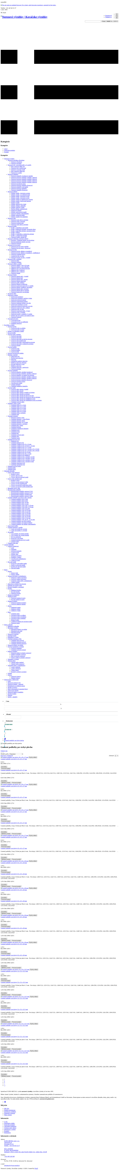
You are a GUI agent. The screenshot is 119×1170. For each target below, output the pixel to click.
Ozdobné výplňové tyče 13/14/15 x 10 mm (23, 446)
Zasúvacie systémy (13, 295)
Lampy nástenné (15, 667)
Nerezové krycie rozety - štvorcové (20, 248)
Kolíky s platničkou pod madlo (19, 227)
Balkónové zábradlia (13, 626)
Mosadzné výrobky (13, 628)
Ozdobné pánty (15, 613)
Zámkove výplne (15, 610)
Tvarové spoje (15, 552)
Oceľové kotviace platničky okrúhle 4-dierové (24, 378)
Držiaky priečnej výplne (17, 207)
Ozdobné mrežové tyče (17, 442)
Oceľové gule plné (16, 337)
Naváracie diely (12, 293)
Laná (12, 548)
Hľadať (103, 21)
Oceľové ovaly (15, 348)
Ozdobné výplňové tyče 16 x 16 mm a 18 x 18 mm (25, 450)
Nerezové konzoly (16, 243)
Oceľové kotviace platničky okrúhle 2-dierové (24, 373)
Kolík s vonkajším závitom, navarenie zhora (23, 231)
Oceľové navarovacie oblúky (16, 353)
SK (117, 14)
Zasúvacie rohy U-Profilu (18, 312)
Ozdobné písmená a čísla (14, 639)
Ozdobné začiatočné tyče (18, 464)
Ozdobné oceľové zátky (17, 402)
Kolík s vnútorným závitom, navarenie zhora (23, 229)
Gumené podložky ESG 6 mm (19, 499)
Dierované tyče (15, 356)
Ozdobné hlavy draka (17, 425)
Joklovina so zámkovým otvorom (17, 584)
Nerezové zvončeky (13, 634)
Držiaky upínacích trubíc (18, 215)
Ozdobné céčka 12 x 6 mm (18, 408)
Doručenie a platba (9, 1123)
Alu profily (11, 532)
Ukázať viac (4, 751)
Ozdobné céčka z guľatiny (18, 413)
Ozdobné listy (15, 433)
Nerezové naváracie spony (18, 184)
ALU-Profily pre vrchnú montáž (20, 535)
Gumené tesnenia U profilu (15, 527)
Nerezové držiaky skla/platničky (20, 213)
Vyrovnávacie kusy (13, 318)
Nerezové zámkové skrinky (18, 602)
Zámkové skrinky (12, 601)
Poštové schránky (12, 651)
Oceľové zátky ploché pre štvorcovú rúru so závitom (25, 397)
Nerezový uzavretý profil (18, 169)
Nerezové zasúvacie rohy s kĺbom (20, 307)
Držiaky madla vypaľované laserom (21, 201)
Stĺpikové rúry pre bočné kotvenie (20, 268)
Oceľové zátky (12, 388)
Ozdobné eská (15, 414)
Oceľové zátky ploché (17, 391)
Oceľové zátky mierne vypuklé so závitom (22, 392)
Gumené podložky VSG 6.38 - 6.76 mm (22, 505)
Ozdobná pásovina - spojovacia (19, 367)
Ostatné (10, 673)
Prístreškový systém (13, 637)
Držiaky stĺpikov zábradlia (18, 206)
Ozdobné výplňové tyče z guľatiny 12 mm (22, 457)
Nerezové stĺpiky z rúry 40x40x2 (20, 267)
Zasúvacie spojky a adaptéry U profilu (21, 314)
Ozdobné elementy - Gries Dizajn (20, 419)
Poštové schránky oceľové (18, 654)
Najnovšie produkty (9, 1125)
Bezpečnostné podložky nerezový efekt (22, 496)
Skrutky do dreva (12, 687)
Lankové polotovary (13, 546)
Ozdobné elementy (13, 416)
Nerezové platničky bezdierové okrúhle (22, 176)
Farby (9, 681)
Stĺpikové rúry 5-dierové (18, 270)
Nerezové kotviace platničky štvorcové (21, 185)
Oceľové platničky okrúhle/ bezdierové (22, 372)
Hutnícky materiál (13, 355)
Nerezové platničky (13, 174)
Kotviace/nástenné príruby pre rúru (20, 242)
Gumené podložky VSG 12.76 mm (20, 513)
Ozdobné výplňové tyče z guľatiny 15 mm (22, 460)
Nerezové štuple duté (17, 278)
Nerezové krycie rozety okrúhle (19, 246)
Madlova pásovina (16, 366)
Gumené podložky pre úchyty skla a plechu (20, 497)
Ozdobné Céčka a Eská (14, 403)
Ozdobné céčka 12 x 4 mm (18, 405)
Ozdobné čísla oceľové (17, 640)
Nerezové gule (12, 218)
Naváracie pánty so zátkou (18, 615)
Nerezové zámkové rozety (18, 598)
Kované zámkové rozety (18, 599)
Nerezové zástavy (16, 676)
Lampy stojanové (16, 668)
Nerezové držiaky (12, 191)
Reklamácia (7, 1132)
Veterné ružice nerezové (17, 664)
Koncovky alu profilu (17, 538)
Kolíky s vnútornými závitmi (19, 235)
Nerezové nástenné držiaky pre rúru (21, 303)
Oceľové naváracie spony (18, 381)
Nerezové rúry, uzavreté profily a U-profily (19, 165)
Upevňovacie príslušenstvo (18, 559)
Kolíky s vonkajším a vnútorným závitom (22, 234)
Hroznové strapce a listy (17, 417)
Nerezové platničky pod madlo (19, 187)
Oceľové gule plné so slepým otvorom (21, 339)
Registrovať (108, 15)
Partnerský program (9, 1113)
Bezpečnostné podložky (14, 490)
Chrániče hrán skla (13, 543)
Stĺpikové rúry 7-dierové (18, 271)
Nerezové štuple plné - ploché (19, 279)
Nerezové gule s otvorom (18, 221)
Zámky (10, 606)
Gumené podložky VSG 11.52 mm (20, 511)
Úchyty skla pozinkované (15, 479)
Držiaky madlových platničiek (19, 216)
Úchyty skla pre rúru (16, 475)
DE (117, 17)
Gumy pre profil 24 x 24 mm (19, 529)
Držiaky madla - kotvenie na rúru (20, 196)
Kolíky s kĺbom (15, 232)
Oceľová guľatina (16, 369)
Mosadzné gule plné (16, 631)
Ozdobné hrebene (16, 427)
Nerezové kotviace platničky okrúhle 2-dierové (24, 179)
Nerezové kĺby (15, 260)
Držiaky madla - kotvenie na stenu (20, 193)
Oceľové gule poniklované (18, 340)
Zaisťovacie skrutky (13, 690)
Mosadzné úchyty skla (14, 488)
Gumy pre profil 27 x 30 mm (19, 530)
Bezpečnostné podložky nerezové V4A (22, 491)
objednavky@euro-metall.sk (12, 1165)
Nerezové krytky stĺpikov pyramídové (21, 251)
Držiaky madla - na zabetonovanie (20, 195)
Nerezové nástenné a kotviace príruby (18, 238)
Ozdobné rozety (15, 438)
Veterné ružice (12, 661)
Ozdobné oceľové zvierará (18, 650)
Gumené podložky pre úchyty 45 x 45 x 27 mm (14, 759)
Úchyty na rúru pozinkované (19, 483)
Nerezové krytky (12, 249)
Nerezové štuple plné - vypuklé (19, 276)
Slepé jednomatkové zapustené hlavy (18, 689)
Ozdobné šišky (12, 468)
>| (4, 1085)
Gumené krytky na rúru (17, 256)
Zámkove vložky (15, 609)
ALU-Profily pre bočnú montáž (19, 533)
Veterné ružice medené (17, 662)
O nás (5, 1121)
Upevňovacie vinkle (16, 383)
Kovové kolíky (12, 333)
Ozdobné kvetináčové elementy (19, 428)
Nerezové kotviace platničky (19, 188)
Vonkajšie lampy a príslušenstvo (16, 665)
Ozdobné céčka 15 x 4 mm (18, 409)
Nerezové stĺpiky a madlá (15, 264)
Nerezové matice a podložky (15, 692)
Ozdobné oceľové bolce (14, 466)
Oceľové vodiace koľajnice (18, 579)
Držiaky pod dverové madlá (18, 212)
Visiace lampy (15, 670)
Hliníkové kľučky (16, 590)
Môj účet (6, 1108)
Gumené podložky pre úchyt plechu (21, 521)
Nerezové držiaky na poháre (15, 645)
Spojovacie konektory (17, 297)
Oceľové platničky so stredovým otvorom (22, 375)
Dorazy (10, 571)
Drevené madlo (15, 568)
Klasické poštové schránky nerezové (21, 653)
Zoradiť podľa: (5, 754)
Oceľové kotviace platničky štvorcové (21, 380)
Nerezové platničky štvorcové (19, 190)
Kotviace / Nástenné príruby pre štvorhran (22, 240)
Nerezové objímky (16, 262)
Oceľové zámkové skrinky (18, 604)
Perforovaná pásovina (17, 358)
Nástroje (10, 695)
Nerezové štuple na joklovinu (19, 284)
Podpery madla (15, 202)
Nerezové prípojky (16, 317)
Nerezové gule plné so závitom (19, 220)
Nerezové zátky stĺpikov (17, 282)
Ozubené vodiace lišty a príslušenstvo (21, 581)
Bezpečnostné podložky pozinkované (21, 494)
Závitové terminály (16, 551)
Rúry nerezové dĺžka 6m (18, 171)
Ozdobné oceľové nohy (17, 435)
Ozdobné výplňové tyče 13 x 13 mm (21, 447)
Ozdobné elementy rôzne (18, 420)
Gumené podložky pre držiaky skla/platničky (23, 524)
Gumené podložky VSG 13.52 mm (20, 515)
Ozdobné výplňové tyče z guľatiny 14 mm (22, 458)
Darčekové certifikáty (10, 1111)
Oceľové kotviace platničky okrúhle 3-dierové (24, 377)
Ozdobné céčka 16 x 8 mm (18, 411)
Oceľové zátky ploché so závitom (20, 394)
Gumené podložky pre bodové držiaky (21, 522)
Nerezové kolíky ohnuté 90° (19, 237)
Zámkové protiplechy (13, 595)
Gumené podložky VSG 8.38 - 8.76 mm (22, 507)
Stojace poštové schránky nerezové (20, 657)
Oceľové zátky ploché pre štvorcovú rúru (22, 395)
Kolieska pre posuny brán (15, 585)
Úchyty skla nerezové (14, 472)
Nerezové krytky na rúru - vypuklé (20, 257)
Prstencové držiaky (16, 210)
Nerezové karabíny (16, 555)
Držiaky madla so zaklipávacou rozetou (22, 199)
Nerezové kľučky (16, 593)
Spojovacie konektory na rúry (19, 304)
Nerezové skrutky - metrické (15, 684)
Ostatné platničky (16, 384)
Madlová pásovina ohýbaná (18, 362)
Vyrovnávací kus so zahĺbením (19, 322)
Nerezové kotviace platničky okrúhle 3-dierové (24, 180)
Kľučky (10, 588)
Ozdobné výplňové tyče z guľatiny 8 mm (22, 461)
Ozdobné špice (12, 469)
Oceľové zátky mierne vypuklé (19, 389)
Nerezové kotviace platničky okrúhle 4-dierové (24, 182)
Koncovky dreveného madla (19, 563)
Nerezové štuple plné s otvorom (20, 289)
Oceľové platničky (13, 370)
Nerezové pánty (15, 623)
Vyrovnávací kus (15, 320)
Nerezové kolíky (12, 226)
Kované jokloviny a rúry (18, 364)
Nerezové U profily (16, 173)
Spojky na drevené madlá (18, 565)
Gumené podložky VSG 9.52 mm (20, 508)
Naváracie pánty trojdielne (18, 618)
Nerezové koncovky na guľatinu (20, 292)
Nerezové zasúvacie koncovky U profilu (22, 286)
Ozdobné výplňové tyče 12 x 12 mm (21, 444)
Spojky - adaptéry (12, 697)
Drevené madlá (12, 562)
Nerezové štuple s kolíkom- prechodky (21, 287)
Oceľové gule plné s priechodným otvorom (23, 342)
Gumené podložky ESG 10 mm (20, 502)
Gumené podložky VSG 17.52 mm (20, 518)
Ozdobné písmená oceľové (18, 642)
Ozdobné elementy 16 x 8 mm (19, 422)
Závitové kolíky (12, 693)
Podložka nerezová (16, 323)
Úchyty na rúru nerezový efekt (19, 482)
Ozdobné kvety (15, 430)
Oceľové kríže (15, 351)
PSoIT (36, 1168)
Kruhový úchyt (15, 474)
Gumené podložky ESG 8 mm (19, 500)
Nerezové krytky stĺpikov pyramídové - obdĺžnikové (25, 253)
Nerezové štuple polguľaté (18, 281)
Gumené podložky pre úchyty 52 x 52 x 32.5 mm (14, 971)
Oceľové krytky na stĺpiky (18, 328)
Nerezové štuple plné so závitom (20, 290)
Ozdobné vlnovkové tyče (18, 463)
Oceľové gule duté (16, 336)
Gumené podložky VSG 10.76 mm (20, 510)
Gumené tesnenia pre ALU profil (20, 540)
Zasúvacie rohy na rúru (17, 309)
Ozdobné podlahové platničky (19, 386)
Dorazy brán (14, 573)
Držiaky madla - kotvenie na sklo (20, 198)
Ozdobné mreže (12, 635)
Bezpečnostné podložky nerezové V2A (22, 493)
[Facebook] (5, 1102)
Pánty (9, 612)
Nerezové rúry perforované (18, 168)
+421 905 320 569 (9, 1156)
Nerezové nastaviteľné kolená (19, 301)
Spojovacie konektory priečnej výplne (21, 298)
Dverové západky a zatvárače (16, 587)
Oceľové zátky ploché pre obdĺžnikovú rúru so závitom (26, 400)
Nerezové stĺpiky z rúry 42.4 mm (20, 265)
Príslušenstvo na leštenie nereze (16, 686)
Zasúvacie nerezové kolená (18, 300)
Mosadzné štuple (15, 632)
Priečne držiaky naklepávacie (19, 209)
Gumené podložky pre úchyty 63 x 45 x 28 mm (14, 863)
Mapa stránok (8, 1115)
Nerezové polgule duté (17, 223)
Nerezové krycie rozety (14, 245)
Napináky (14, 549)
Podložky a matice (16, 557)
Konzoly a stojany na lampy (19, 672)
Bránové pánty (15, 620)
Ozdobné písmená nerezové (18, 643)
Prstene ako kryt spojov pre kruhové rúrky (22, 315)
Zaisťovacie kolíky (13, 526)
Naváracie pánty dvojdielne (18, 617)
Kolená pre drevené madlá (18, 566)
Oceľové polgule (15, 345)
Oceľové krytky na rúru (17, 329)
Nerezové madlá (15, 273)
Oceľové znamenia (16, 648)
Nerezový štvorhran (16, 162)
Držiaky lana (14, 554)
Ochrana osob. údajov (10, 1128)
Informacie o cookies (10, 1129)
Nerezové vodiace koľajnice (19, 577)
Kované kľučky (15, 591)
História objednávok (9, 1110)
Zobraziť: (112, 755)
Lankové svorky (15, 560)
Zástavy (10, 675)
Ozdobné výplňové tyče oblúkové (20, 455)
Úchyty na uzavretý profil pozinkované (22, 486)
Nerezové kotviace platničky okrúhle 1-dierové (24, 177)
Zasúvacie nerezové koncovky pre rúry (22, 306)
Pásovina (13, 359)
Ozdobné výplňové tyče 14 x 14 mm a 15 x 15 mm (25, 449)
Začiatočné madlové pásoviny (19, 361)
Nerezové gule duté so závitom (19, 224)
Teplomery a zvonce (13, 659)
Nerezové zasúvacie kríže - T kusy (20, 311)
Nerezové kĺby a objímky (15, 259)
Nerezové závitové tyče (14, 683)
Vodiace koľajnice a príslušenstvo (17, 576)
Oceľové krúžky (12, 347)
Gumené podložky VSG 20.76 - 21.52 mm (23, 519)
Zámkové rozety (12, 596)
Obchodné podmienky (10, 1126)
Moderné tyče (15, 441)
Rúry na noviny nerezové (18, 656)
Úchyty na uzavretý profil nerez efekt (21, 485)
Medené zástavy (15, 678)
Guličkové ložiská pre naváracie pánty (21, 621)
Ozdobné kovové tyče (14, 439)
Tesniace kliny (15, 541)
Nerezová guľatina (16, 163)
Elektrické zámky (16, 607)
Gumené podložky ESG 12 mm (20, 504)
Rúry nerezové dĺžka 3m (18, 166)
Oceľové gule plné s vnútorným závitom (22, 344)
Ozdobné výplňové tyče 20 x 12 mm (21, 453)
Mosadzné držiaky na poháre (19, 629)
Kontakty (6, 1131)
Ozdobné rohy (15, 436)
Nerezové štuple (12, 275)
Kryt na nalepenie (16, 537)
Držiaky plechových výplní (18, 204)
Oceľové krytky (12, 326)
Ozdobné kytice (15, 431)
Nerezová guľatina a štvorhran (16, 160)
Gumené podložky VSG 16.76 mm (20, 516)
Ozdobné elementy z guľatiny (19, 424)
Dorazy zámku (15, 574)
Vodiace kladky (15, 582)
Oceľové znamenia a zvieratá (16, 646)
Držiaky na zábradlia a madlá (16, 331)
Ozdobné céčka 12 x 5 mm (18, 406)
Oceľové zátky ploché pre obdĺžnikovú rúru (23, 399)
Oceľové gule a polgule (14, 334)
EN (117, 16)
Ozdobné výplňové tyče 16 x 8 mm (21, 452)
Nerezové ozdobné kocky (18, 254)
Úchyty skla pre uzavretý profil (19, 477)
